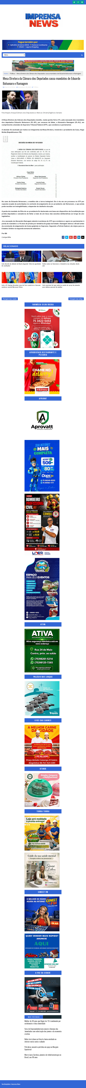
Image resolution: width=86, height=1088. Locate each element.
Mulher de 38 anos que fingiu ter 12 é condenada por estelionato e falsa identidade (43, 1022)
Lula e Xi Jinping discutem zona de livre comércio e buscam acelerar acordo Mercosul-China (21, 286)
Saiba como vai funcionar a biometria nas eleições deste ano (60, 265)
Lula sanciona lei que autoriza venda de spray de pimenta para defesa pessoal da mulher (61, 286)
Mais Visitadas (34, 1017)
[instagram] (82, 2)
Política (12, 74)
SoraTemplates (6, 1084)
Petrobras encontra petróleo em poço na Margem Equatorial (41, 1048)
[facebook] (78, 2)
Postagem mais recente (10, 299)
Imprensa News (15, 1084)
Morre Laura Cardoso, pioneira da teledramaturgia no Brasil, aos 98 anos (43, 1056)
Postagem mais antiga (76, 299)
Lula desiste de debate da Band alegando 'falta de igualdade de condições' (21, 265)
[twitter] (74, 2)
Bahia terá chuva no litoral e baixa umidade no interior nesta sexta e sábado (40, 1040)
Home (6, 74)
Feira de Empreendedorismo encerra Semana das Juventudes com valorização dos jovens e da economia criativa (43, 1031)
